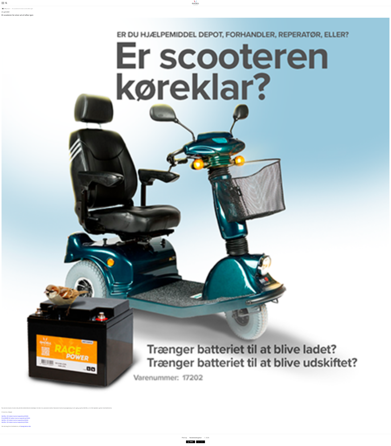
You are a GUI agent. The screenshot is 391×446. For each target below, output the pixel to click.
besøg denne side (26, 426)
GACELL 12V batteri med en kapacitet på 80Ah (15, 420)
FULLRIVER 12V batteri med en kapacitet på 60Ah (16, 418)
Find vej (184, 438)
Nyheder (7, 8)
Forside (3, 8)
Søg (6, 3)
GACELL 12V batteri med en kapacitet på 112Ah (15, 422)
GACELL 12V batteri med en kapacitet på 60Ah (15, 416)
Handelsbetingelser (195, 438)
